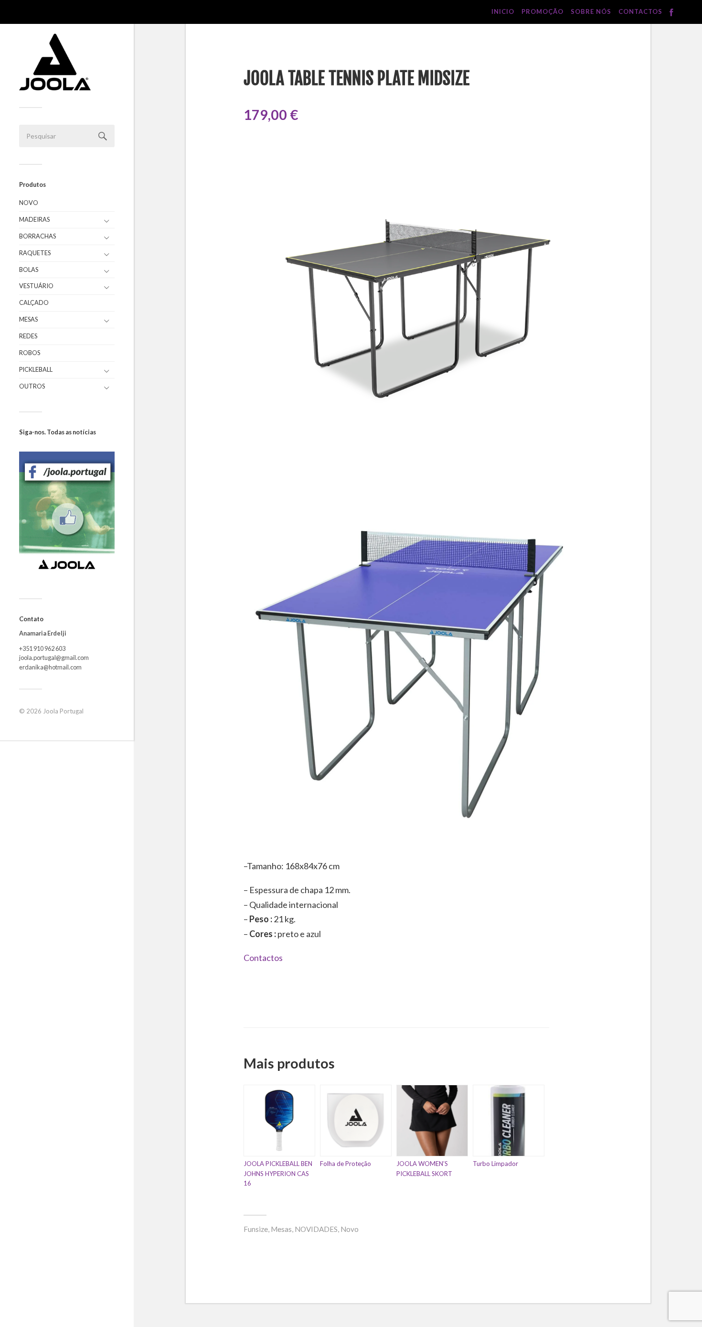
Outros (32, 386)
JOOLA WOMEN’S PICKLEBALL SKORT (424, 1168)
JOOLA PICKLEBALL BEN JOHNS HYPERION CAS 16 (278, 1173)
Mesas (28, 319)
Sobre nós (591, 11)
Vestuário (36, 286)
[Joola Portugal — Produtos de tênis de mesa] (55, 61)
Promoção (542, 11)
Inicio (502, 11)
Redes (28, 336)
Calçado (34, 302)
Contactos (640, 11)
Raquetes (35, 253)
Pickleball (36, 369)
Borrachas (37, 236)
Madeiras (34, 219)
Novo (28, 202)
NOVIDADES (316, 1229)
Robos (29, 352)
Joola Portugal (63, 711)
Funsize (256, 1229)
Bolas (28, 269)
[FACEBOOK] (671, 13)
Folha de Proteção (345, 1163)
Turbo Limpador (495, 1163)
